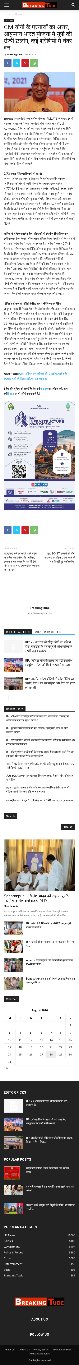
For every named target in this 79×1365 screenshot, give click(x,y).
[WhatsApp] (34, 63)
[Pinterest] (25, 63)
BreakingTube (14, 54)
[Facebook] (8, 63)
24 (9, 1054)
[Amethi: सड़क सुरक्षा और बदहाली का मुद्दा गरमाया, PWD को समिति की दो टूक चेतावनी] (13, 965)
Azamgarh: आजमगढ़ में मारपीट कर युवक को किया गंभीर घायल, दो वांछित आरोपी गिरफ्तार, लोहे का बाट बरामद (37, 789)
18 (20, 1047)
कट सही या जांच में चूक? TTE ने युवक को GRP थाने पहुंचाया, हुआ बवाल (39, 800)
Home (7, 14)
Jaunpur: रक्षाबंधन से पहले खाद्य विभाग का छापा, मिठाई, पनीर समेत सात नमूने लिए (39, 777)
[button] (6, 5)
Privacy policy (40, 1349)
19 (30, 1047)
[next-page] (12, 697)
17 (9, 1047)
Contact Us (24, 1349)
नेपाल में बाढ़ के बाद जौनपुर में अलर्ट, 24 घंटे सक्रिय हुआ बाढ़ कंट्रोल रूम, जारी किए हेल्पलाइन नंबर (40, 765)
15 (60, 1040)
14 (51, 1040)
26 (30, 1054)
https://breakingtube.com (39, 613)
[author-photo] (39, 602)
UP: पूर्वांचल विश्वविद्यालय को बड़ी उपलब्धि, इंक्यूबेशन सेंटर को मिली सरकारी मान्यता (37, 730)
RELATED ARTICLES (18, 632)
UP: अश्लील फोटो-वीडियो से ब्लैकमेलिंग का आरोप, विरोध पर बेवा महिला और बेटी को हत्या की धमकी (50, 683)
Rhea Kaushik (11, 905)
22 (60, 1047)
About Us (9, 1349)
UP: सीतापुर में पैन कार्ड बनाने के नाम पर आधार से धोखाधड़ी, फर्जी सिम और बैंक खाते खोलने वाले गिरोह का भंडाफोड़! (40, 753)
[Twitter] (16, 63)
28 (51, 1054)
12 (30, 1040)
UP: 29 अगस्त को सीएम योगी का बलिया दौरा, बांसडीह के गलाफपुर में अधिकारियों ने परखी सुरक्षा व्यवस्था (48, 646)
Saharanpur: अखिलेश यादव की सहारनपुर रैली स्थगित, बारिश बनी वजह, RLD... (38, 898)
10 (9, 1040)
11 (20, 1040)
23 (70, 1047)
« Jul (6, 1067)
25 (20, 1054)
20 (41, 1047)
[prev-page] (6, 697)
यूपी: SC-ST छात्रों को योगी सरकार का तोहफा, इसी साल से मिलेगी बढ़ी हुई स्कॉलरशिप (59, 557)
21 (51, 1047)
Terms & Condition (61, 1349)
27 (41, 1054)
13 (41, 1040)
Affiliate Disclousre (40, 1353)
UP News (19, 14)
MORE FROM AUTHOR (48, 632)
